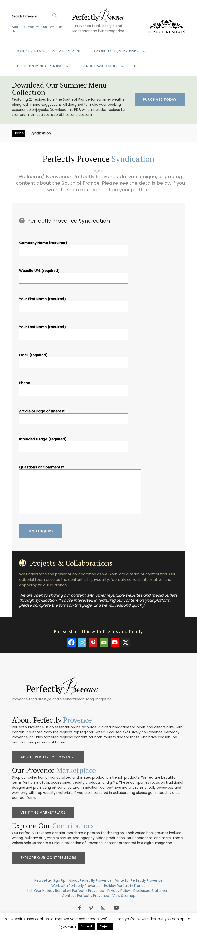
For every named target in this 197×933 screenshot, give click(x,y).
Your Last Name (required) (42, 327)
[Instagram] (82, 642)
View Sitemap (123, 895)
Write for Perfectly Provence (139, 880)
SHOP (135, 66)
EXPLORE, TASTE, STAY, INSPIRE (116, 51)
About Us (18, 27)
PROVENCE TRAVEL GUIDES (97, 66)
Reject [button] (105, 926)
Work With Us (37, 27)
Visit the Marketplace (43, 812)
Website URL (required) (39, 271)
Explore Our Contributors (48, 857)
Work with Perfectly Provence (76, 885)
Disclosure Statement (151, 890)
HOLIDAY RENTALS (30, 51)
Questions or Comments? (41, 467)
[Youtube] (115, 642)
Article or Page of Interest (42, 411)
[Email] (104, 642)
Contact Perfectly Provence (85, 895)
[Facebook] (71, 642)
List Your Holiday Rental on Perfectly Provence (65, 890)
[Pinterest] (93, 642)
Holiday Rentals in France (125, 885)
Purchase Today (160, 99)
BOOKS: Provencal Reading (40, 66)
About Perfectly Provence (47, 757)
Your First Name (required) (42, 299)
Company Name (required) (43, 243)
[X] (125, 642)
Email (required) (33, 355)
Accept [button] (86, 926)
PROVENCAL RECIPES (68, 51)
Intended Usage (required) (43, 439)
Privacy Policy (118, 890)
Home (19, 133)
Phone (24, 383)
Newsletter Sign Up (49, 880)
